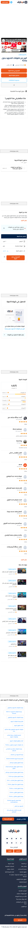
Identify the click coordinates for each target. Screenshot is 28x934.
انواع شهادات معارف (22, 893)
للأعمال (18, 851)
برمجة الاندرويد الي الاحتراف (16, 754)
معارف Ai (11, 875)
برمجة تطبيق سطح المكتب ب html (15, 780)
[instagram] (16, 843)
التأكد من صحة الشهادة (21, 896)
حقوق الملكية (23, 872)
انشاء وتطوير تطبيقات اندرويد (16, 741)
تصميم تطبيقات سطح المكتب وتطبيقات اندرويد (14, 736)
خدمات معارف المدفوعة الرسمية (21, 875)
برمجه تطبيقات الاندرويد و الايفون (15, 708)
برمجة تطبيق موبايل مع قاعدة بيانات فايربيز (14, 767)
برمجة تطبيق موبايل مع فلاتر (16, 763)
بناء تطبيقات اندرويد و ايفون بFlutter (14, 745)
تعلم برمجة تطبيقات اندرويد (16, 721)
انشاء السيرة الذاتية (9, 872)
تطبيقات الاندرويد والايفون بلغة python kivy (14, 730)
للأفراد (9, 851)
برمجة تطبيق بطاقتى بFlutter (16, 796)
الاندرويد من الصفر (19, 806)
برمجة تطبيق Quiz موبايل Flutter (15, 784)
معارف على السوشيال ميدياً (21, 903)
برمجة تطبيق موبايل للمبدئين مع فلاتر (14, 772)
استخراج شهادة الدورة (14, 75)
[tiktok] (21, 843)
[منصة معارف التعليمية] (20, 2)
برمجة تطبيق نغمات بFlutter (16, 788)
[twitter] (16, 838)
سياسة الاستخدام (22, 869)
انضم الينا (20, 920)
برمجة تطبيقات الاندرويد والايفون (15, 717)
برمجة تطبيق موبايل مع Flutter (16, 776)
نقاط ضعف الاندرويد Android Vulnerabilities (14, 801)
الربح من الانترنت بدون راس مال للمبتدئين (14, 811)
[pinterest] (11, 843)
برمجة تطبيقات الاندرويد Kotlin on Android (14, 712)
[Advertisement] (14, 22)
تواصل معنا (24, 866)
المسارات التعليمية (9, 866)
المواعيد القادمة (23, 891)
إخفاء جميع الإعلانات (14, 151)
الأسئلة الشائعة (23, 882)
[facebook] (21, 838)
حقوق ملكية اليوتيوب (21, 879)
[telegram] (7, 843)
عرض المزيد (24, 220)
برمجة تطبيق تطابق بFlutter (16, 792)
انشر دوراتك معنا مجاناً (21, 899)
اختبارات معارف (10, 869)
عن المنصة (24, 863)
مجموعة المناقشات (14, 80)
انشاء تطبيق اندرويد (18, 725)
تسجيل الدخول (5, 2)
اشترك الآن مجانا (8, 819)
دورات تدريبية (11, 863)
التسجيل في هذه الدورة (14, 71)
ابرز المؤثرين (24, 906)
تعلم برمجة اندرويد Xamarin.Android (14, 759)
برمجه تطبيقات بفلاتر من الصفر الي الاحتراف (14, 750)
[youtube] (7, 838)
